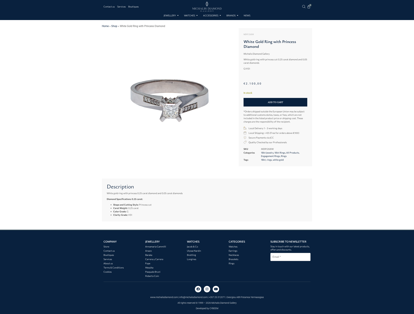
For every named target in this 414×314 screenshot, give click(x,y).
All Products (292, 152)
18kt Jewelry (267, 152)
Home (105, 26)
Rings (284, 156)
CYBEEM (214, 308)
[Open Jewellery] (178, 15)
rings (269, 159)
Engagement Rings (270, 156)
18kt (263, 159)
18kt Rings (279, 152)
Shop (114, 26)
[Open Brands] (237, 15)
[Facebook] (198, 289)
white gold (278, 159)
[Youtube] (216, 289)
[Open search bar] (303, 6)
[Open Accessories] (220, 15)
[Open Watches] (197, 15)
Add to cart (275, 102)
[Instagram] (207, 289)
